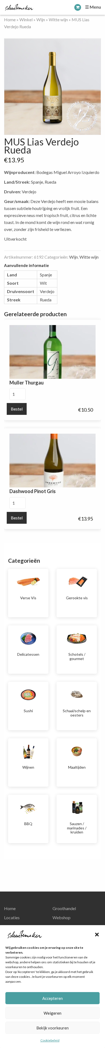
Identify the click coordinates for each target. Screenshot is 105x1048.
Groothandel (64, 908)
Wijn (40, 19)
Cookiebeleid (50, 1040)
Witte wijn (58, 19)
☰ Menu (93, 6)
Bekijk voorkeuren (52, 1027)
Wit (43, 283)
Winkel (26, 19)
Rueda (45, 299)
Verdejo (47, 291)
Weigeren (52, 1013)
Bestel (17, 408)
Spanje (46, 274)
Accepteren (52, 998)
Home (10, 19)
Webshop (61, 917)
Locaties (12, 917)
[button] (97, 934)
